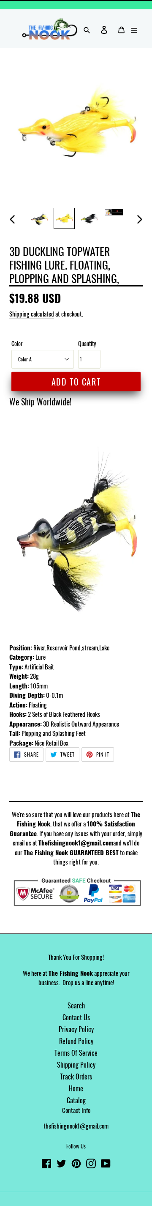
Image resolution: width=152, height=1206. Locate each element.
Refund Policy (76, 1041)
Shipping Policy (76, 1065)
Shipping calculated (31, 313)
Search (76, 1005)
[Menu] (134, 29)
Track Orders (76, 1076)
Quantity (87, 343)
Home (76, 1088)
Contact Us (76, 1017)
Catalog (76, 1100)
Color (17, 343)
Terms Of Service (76, 1053)
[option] (39, 218)
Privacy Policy (76, 1029)
